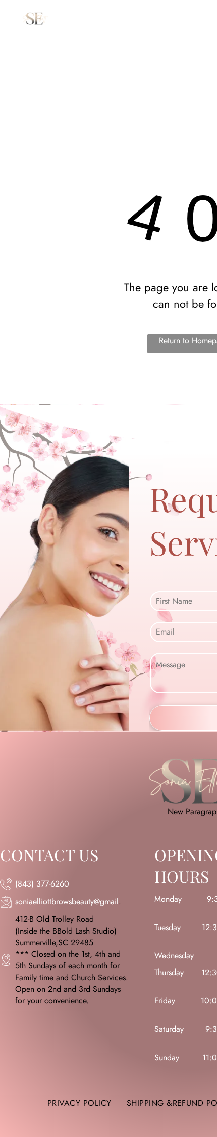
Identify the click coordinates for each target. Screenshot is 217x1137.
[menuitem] (121, 31)
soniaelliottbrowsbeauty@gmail (67, 901)
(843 (23, 884)
